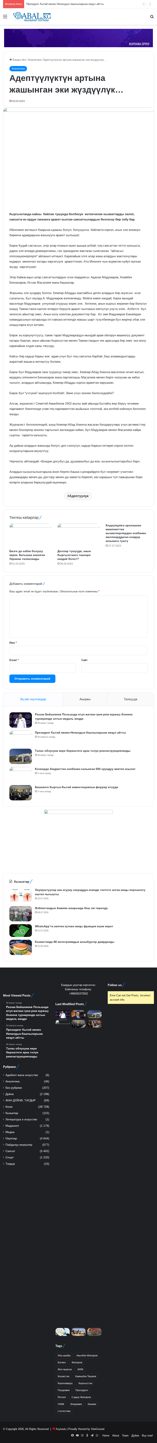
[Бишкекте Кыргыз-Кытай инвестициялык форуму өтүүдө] (20, 792)
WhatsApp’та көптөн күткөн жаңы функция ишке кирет (74, 926)
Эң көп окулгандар (33, 699)
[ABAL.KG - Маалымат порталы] (31, 16)
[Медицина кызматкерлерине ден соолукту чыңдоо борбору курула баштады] (78, 1332)
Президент (81, 1390)
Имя (13, 642)
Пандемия (64, 1390)
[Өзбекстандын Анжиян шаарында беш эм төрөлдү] (20, 913)
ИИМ (80, 1369)
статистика (64, 1411)
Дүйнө (10, 1094)
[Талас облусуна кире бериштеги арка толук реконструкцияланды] (20, 756)
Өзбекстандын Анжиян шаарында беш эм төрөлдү (71, 908)
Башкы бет (19, 59)
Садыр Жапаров (81, 1397)
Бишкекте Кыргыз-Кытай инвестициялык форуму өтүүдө (76, 787)
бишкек (92, 1404)
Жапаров (77, 1362)
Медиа (10, 1132)
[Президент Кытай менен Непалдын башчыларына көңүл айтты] (20, 738)
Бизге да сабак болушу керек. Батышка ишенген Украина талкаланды (27, 554)
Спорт (10, 1157)
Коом (9, 1106)
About (115, 1435)
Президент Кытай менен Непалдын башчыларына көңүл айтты (80, 732)
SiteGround (97, 1429)
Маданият (12, 1125)
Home (105, 1435)
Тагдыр (10, 1163)
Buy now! (147, 1435)
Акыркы (85, 699)
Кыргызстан (85, 1383)
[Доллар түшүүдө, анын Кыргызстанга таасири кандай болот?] (78, 535)
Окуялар (11, 1138)
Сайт (84, 660)
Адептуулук (79, 496)
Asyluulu (61, 1429)
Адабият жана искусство (22, 1075)
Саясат (10, 1151)
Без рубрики (14, 1087)
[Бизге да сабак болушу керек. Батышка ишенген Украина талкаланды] (30, 535)
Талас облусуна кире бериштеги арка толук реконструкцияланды (82, 750)
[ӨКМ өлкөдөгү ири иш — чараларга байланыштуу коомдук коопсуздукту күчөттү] (94, 1332)
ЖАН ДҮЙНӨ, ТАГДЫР (21, 1100)
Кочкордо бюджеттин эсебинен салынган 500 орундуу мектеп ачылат (85, 769)
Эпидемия (76, 1404)
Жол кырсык (65, 1369)
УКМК (61, 1404)
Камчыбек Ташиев (85, 1376)
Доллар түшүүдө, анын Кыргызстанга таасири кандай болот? (74, 554)
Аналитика (34, 59)
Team (125, 1435)
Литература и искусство (21, 1119)
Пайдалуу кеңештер (19, 1144)
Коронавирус (65, 1383)
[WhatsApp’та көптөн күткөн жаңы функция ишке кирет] (20, 930)
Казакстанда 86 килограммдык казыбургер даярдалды (74, 941)
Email (14, 660)
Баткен (62, 1362)
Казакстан (64, 1376)
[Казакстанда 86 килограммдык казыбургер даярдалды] (20, 947)
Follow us (115, 985)
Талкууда (130, 699)
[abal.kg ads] (78, 37)
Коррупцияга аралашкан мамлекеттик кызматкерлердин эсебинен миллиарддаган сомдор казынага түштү (126, 533)
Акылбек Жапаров (87, 1355)
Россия (62, 1397)
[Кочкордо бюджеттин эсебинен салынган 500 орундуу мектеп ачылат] (20, 774)
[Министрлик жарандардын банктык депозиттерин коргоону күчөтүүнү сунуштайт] (62, 1332)
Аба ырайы (64, 1355)
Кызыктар (12, 1113)
